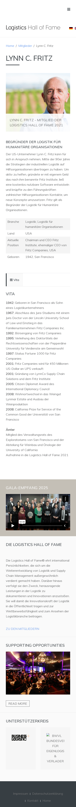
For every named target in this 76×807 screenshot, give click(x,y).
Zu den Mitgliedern (22, 629)
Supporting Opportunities (35, 645)
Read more (17, 703)
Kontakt (32, 801)
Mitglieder (25, 46)
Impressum (20, 793)
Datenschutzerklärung (47, 793)
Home (10, 46)
